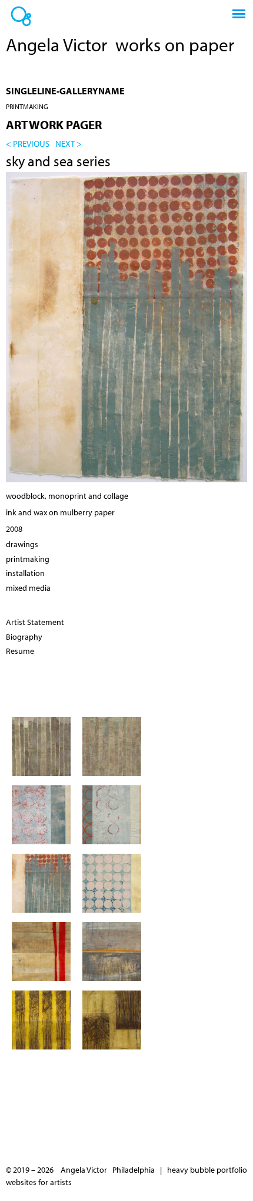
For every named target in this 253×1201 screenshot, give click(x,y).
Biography (24, 636)
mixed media (28, 588)
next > (68, 143)
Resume (20, 651)
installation (25, 573)
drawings (22, 544)
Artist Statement (35, 622)
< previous (27, 143)
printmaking (27, 106)
